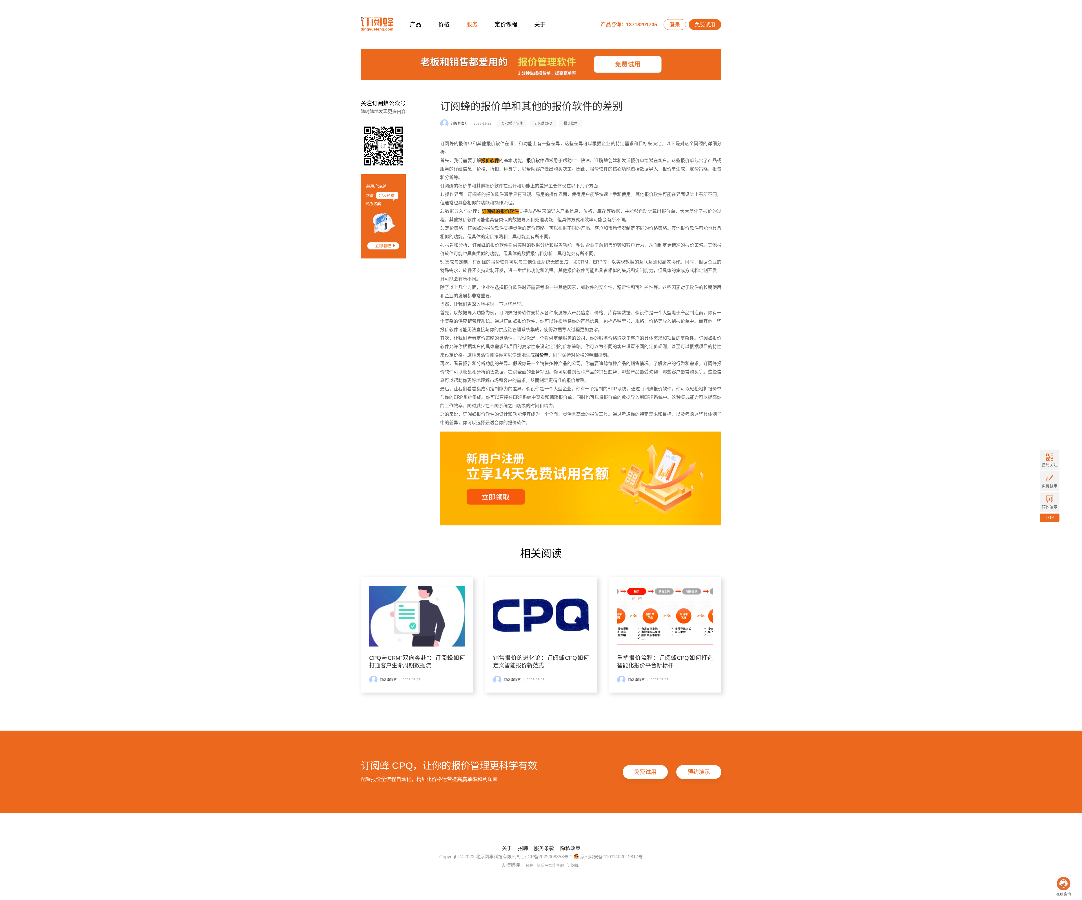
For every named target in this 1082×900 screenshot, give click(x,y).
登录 (675, 25)
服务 (472, 24)
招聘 (523, 848)
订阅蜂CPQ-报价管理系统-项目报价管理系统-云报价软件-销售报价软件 (377, 24)
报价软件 (570, 123)
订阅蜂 (573, 865)
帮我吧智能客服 (550, 865)
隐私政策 (570, 848)
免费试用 (705, 25)
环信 (530, 865)
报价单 (541, 355)
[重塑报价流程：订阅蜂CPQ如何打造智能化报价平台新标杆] (665, 616)
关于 (540, 24)
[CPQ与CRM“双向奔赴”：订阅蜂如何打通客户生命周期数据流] (417, 616)
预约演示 (699, 772)
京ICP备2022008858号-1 (547, 856)
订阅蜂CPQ (543, 123)
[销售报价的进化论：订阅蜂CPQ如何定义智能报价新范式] (541, 616)
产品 (415, 24)
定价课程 (506, 24)
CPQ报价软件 (512, 123)
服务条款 (544, 848)
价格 (443, 24)
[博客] (541, 66)
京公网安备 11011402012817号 (611, 856)
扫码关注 (1049, 465)
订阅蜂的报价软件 (500, 211)
